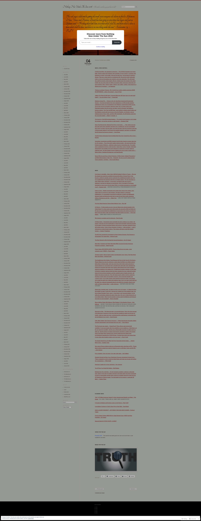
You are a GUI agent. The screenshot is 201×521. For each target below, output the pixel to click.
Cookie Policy (31, 518)
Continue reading (100, 46)
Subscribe (117, 42)
